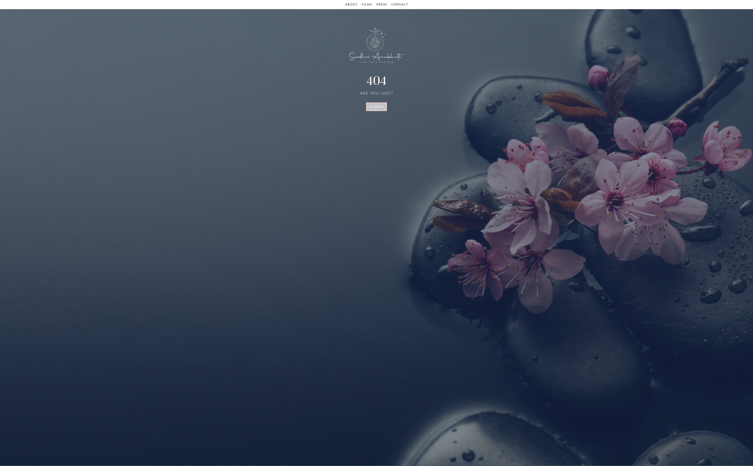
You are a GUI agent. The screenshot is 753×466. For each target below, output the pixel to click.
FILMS (367, 4)
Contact (399, 4)
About (351, 4)
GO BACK (376, 106)
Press (381, 4)
